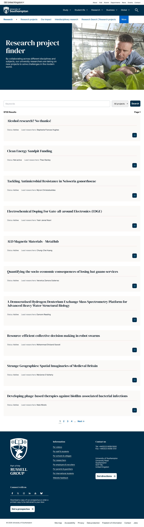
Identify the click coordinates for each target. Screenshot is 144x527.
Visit (100, 2)
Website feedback (60, 478)
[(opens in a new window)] (12, 493)
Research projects (29, 19)
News (124, 2)
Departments (115, 2)
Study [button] (65, 10)
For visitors (57, 447)
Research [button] (95, 10)
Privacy (81, 523)
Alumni (106, 2)
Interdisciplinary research (66, 19)
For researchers (59, 460)
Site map (58, 523)
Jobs (136, 523)
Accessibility (70, 523)
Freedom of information (112, 523)
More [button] (124, 19)
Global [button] (124, 10)
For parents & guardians (63, 469)
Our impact (46, 19)
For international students (63, 473)
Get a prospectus (21, 509)
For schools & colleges (62, 456)
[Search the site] (135, 10)
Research (8, 19)
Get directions (104, 476)
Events (130, 2)
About (95, 2)
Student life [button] (80, 10)
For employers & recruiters (64, 464)
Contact (137, 2)
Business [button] (110, 10)
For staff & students (61, 451)
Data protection (93, 523)
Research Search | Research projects (99, 19)
